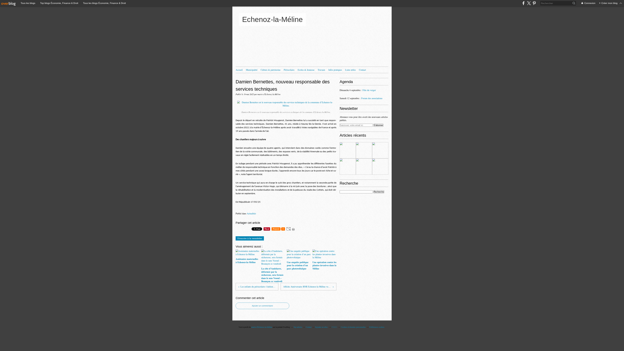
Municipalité (251, 69)
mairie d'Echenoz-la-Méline (261, 327)
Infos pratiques (335, 69)
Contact (362, 69)
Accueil (239, 69)
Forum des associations (371, 98)
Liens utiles (350, 69)
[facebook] (523, 3)
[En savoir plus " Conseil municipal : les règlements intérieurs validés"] (364, 166)
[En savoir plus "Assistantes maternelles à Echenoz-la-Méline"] (348, 150)
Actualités (251, 213)
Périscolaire (289, 69)
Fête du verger (369, 90)
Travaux (321, 69)
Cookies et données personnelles (353, 327)
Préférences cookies (376, 327)
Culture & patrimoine (270, 69)
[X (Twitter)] (529, 3)
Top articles (297, 327)
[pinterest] (534, 3)
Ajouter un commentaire (262, 306)
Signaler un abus (321, 327)
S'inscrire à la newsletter (249, 238)
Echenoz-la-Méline (272, 19)
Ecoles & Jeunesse (306, 69)
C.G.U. (334, 327)
